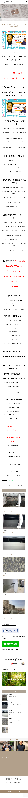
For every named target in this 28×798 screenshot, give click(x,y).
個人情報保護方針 (5, 757)
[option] (7, 746)
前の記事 (8, 485)
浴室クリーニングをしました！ (15, 728)
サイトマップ (4, 754)
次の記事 (20, 485)
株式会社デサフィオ (6, 2)
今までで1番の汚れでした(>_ (15, 696)
